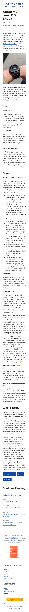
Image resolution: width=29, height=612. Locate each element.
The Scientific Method (10, 501)
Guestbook (7, 574)
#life (9, 26)
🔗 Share (20, 474)
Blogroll (6, 576)
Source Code (17, 608)
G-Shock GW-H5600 (10, 44)
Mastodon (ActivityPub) (10, 591)
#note (5, 26)
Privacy (11, 608)
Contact (13, 6)
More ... (22, 6)
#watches (21, 26)
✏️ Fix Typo (7, 479)
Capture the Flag (8, 578)
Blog (6, 6)
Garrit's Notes (14, 3)
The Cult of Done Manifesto (12, 508)
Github (5, 588)
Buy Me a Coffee (15, 540)
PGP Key (6, 573)
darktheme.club (19, 603)
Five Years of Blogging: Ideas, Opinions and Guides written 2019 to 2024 (14, 537)
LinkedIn (6, 589)
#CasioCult (15, 37)
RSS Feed (6, 569)
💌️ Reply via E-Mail (9, 474)
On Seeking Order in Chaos (12, 495)
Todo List (6, 571)
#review (14, 26)
